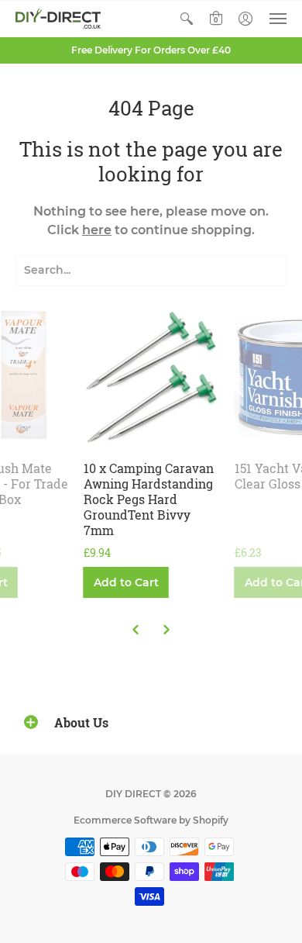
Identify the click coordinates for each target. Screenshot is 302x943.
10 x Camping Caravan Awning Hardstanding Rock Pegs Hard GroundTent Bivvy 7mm (149, 499)
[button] (186, 18)
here (97, 230)
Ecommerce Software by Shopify (151, 820)
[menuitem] (186, 18)
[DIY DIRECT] (58, 18)
